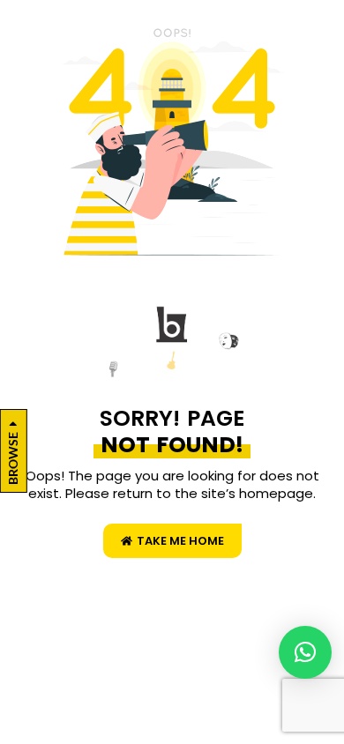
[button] (305, 652)
